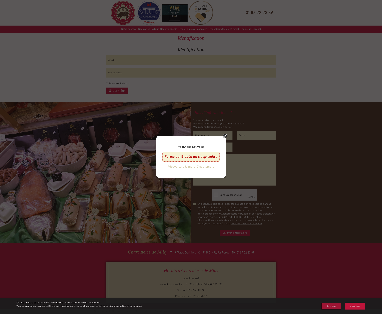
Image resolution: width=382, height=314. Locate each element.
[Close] (225, 136)
